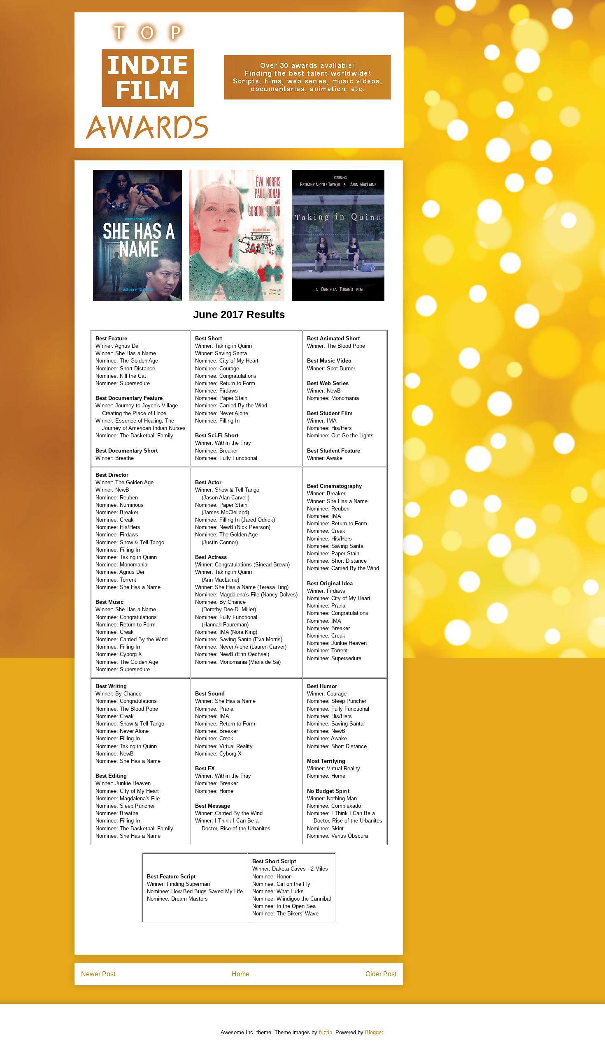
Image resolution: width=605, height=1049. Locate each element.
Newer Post (98, 973)
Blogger (374, 1032)
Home (240, 973)
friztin (325, 1032)
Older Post (380, 973)
